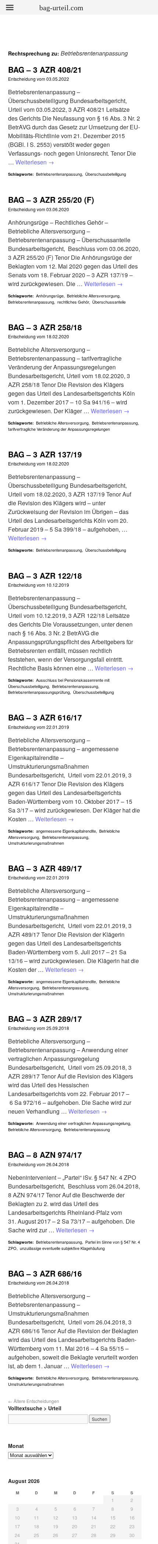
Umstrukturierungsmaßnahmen (36, 843)
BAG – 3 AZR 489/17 (45, 868)
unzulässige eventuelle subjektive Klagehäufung (62, 1248)
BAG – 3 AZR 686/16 (45, 1273)
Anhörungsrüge (50, 295)
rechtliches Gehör (73, 302)
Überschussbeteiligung (105, 174)
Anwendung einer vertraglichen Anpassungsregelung (83, 1123)
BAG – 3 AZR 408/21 (45, 69)
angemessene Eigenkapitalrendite (66, 831)
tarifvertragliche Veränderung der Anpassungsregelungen (59, 429)
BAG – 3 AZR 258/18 (45, 327)
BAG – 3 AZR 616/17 (45, 717)
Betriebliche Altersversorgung (93, 295)
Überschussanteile (109, 302)
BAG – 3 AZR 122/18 (45, 575)
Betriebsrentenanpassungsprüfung (39, 692)
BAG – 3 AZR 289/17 (45, 1018)
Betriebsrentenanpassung (59, 174)
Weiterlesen (34, 162)
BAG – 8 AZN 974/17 (45, 1154)
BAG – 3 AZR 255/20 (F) (51, 199)
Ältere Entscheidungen (33, 1401)
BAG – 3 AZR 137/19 (45, 454)
